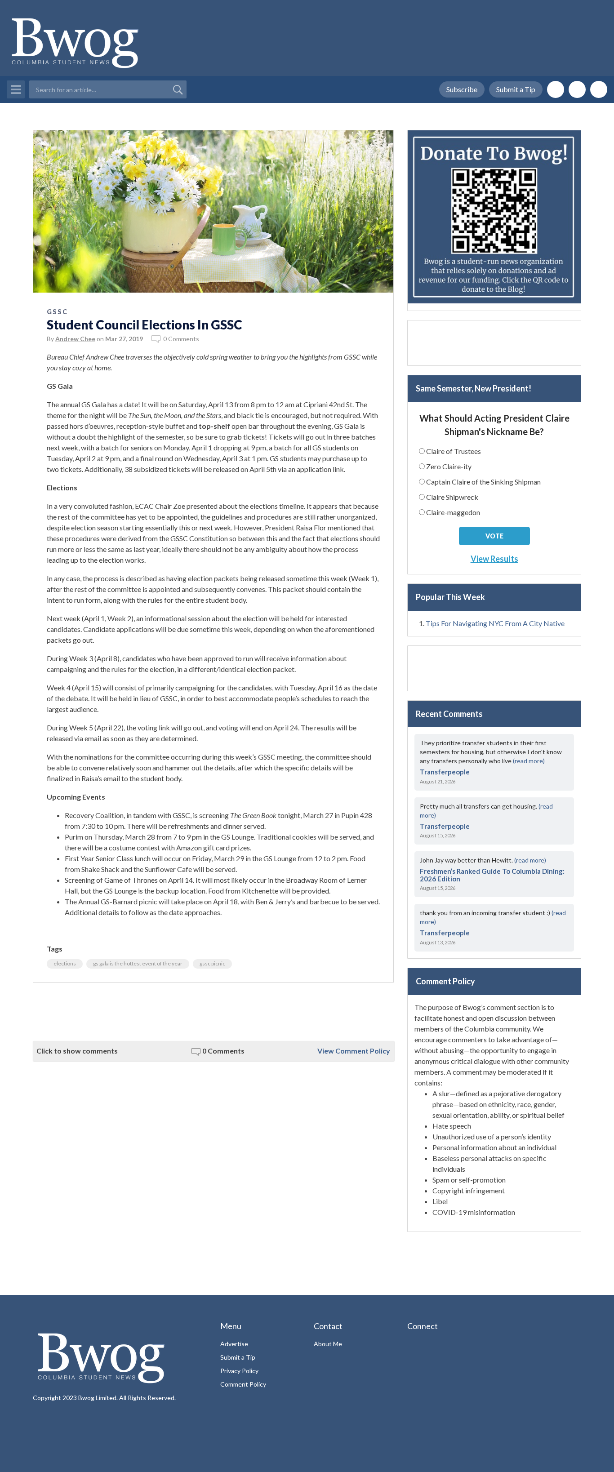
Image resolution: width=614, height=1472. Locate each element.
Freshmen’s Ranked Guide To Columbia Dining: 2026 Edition (492, 875)
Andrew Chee (75, 338)
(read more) (529, 761)
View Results (494, 559)
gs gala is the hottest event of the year (137, 963)
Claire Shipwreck (452, 497)
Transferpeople (445, 772)
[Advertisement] (213, 1012)
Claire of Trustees (453, 451)
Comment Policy (243, 1384)
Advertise (234, 1343)
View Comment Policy (353, 1050)
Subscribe (461, 89)
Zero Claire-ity (449, 466)
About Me (328, 1343)
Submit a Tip (515, 89)
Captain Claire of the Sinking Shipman (483, 481)
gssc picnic (212, 963)
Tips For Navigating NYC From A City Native (495, 623)
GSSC (57, 312)
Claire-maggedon (453, 512)
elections (64, 963)
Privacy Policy (239, 1370)
